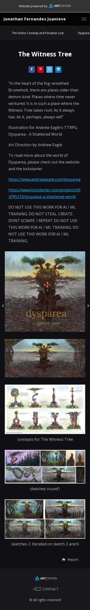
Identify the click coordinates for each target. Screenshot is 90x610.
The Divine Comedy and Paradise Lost (38, 33)
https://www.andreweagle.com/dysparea (44, 179)
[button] (70, 559)
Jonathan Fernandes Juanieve (35, 19)
